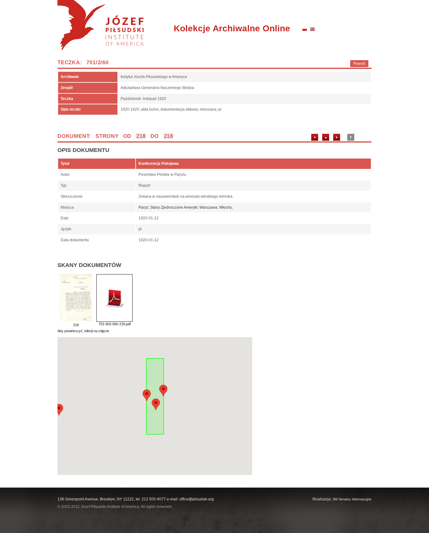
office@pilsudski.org (196, 499)
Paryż (143, 207)
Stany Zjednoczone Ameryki (174, 207)
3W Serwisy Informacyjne (352, 499)
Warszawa (208, 207)
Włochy (225, 207)
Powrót (359, 63)
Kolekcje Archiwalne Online (232, 28)
